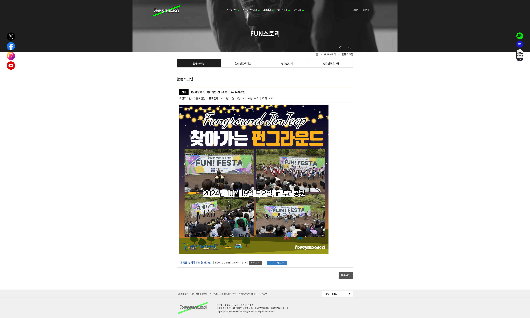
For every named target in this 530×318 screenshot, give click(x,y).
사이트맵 (263, 293)
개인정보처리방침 (199, 293)
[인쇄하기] (340, 47)
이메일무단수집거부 (248, 293)
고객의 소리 (183, 293)
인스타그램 (11, 56)
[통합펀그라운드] (167, 11)
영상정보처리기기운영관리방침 (223, 293)
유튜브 (11, 65)
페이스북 (11, 46)
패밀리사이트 (331, 293)
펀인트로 (519, 35)
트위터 (11, 36)
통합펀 (519, 44)
